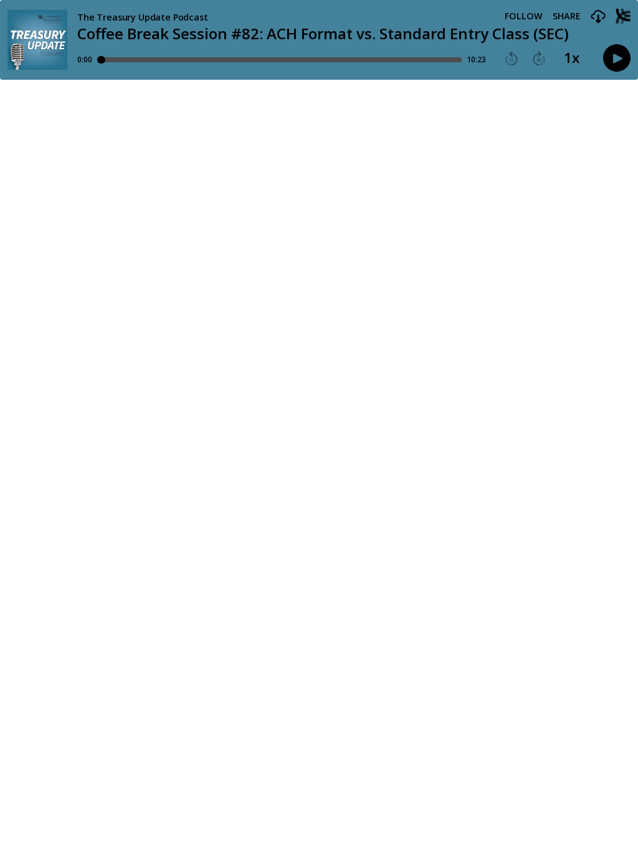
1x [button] (571, 58)
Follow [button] (524, 16)
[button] (598, 17)
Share (567, 16)
